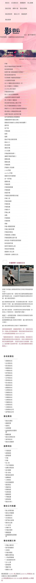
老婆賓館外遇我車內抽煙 (12, 97)
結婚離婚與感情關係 (11, 535)
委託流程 (8, 8)
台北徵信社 (9, 363)
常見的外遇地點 (9, 249)
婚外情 (7, 125)
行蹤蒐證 (8, 450)
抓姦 (7, 460)
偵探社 (8, 425)
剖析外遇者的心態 (10, 246)
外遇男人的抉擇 (9, 167)
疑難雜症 (8, 477)
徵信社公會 (9, 523)
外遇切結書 (8, 201)
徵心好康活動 (10, 510)
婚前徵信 (8, 485)
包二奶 (8, 463)
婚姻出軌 (7, 159)
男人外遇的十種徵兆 (11, 100)
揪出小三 (7, 142)
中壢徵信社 (9, 370)
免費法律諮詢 (10, 467)
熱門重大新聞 (10, 520)
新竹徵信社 (9, 373)
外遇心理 (7, 212)
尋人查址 (8, 472)
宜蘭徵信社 (9, 397)
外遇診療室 (9, 530)
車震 (6, 223)
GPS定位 (8, 525)
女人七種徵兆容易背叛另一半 (14, 83)
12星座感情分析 (11, 560)
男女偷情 (7, 145)
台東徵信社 (9, 400)
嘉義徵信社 (9, 387)
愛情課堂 (8, 565)
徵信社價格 (23, 8)
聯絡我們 (24, 14)
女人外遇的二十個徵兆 (11, 86)
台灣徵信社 (9, 404)
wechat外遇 (8, 173)
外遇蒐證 (7, 190)
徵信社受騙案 (10, 442)
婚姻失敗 (7, 181)
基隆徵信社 (9, 361)
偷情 (6, 134)
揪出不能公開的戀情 (11, 139)
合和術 (8, 550)
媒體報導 (23, 3)
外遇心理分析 (10, 545)
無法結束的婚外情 (10, 75)
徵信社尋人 (9, 501)
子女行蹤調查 (10, 465)
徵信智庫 (8, 19)
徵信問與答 (8, 14)
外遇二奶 (7, 198)
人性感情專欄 (10, 557)
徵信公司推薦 (10, 513)
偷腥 (6, 136)
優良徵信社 (9, 515)
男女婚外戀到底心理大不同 (13, 103)
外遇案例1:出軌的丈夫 (11, 254)
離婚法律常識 (10, 555)
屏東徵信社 (9, 395)
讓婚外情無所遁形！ (11, 156)
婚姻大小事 (9, 569)
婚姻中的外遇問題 (10, 176)
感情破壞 (8, 455)
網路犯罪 (8, 423)
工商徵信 (8, 480)
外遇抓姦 (7, 204)
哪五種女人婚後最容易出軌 (13, 111)
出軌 (6, 215)
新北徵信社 (9, 366)
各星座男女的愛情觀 (11, 431)
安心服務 (30, 3)
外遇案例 (7, 221)
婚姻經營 (8, 532)
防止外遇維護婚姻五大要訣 (13, 106)
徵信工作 (17, 14)
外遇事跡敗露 (9, 187)
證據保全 (8, 487)
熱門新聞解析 (10, 547)
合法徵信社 (14, 3)
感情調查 (8, 499)
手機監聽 (8, 497)
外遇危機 (7, 207)
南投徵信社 (9, 385)
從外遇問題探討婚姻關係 (12, 117)
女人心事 (8, 562)
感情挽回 (8, 453)
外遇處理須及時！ (10, 153)
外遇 (6, 63)
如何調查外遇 (9, 243)
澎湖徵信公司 (10, 409)
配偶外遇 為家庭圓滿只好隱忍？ (14, 72)
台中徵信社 (9, 378)
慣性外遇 (7, 148)
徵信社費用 (9, 421)
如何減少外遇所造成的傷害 (13, 240)
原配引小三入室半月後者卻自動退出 (16, 108)
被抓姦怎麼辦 (10, 475)
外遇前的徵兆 (9, 232)
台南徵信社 (9, 390)
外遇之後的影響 (9, 229)
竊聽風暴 (8, 434)
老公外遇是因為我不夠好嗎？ (14, 66)
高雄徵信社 (9, 392)
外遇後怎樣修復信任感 (11, 195)
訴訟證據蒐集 (10, 482)
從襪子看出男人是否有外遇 (13, 114)
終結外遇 (7, 193)
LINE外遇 (8, 170)
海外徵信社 (9, 439)
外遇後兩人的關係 (10, 235)
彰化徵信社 (9, 383)
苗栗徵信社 (9, 375)
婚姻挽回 (8, 494)
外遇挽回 (7, 218)
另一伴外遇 (8, 179)
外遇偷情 (7, 164)
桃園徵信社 (9, 368)
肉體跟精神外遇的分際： (12, 120)
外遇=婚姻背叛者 (10, 226)
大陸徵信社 (9, 407)
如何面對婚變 (9, 69)
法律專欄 (8, 428)
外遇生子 (7, 209)
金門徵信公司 (10, 412)
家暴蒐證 (8, 489)
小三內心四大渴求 (10, 89)
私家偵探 (8, 492)
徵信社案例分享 (10, 437)
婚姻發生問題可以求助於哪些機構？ (16, 122)
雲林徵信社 (9, 380)
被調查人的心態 (9, 251)
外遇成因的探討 (9, 92)
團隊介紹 (15, 8)
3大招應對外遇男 (10, 80)
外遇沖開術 (9, 552)
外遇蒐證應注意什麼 (11, 237)
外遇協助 (7, 131)
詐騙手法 (8, 527)
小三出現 (7, 150)
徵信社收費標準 (12, 576)
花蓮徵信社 (9, 402)
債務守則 (8, 567)
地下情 (7, 128)
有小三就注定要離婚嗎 (11, 94)
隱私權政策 (4, 574)
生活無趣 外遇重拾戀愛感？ (13, 77)
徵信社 (7, 3)
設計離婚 (8, 470)
